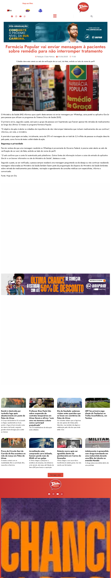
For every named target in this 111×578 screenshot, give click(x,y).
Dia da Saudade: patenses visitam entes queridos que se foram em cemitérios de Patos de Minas (69, 414)
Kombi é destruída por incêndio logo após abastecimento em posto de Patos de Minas (13, 414)
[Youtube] (20, 16)
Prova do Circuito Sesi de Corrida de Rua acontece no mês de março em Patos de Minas (13, 455)
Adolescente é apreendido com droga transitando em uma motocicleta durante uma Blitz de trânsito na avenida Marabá (97, 456)
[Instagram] (16, 16)
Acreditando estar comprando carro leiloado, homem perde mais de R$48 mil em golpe (40, 455)
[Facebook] (12, 16)
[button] (91, 16)
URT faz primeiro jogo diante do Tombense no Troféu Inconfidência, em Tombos (96, 414)
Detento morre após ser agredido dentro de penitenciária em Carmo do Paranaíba (69, 455)
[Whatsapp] (24, 16)
